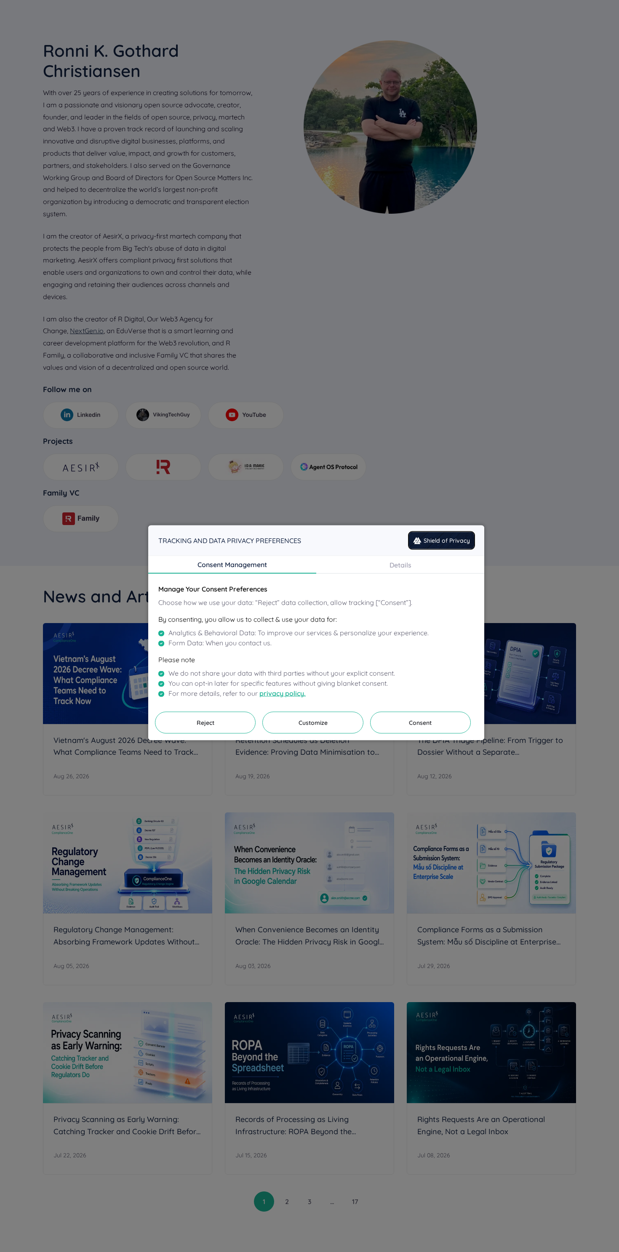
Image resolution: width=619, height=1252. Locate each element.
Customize (313, 723)
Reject (205, 723)
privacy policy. (282, 693)
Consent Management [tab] (232, 564)
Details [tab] (400, 565)
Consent (420, 723)
